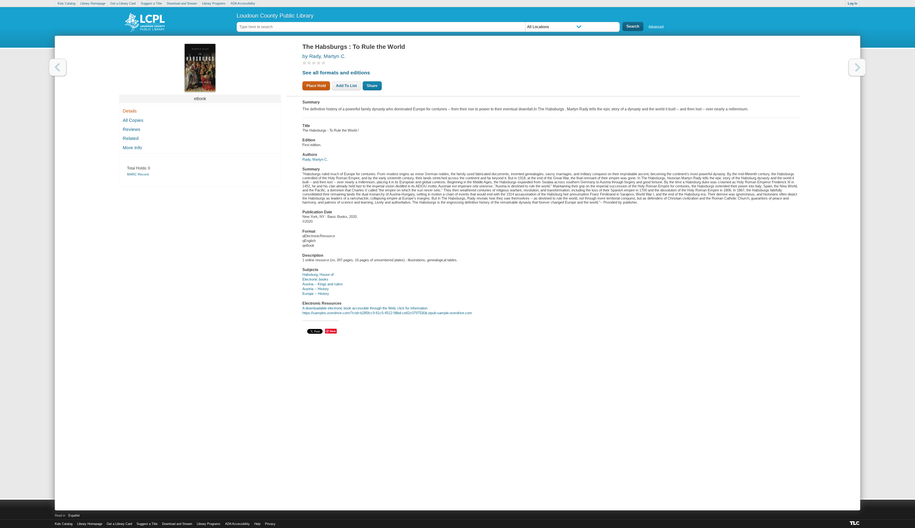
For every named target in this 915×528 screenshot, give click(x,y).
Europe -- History (315, 294)
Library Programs (214, 3)
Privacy (270, 524)
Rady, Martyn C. (315, 159)
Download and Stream (182, 3)
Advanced (656, 26)
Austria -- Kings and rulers (322, 284)
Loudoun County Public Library (275, 15)
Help (257, 524)
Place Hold (316, 86)
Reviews (131, 129)
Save (333, 331)
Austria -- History (315, 289)
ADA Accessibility (243, 3)
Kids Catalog (66, 3)
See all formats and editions (336, 72)
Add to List (346, 86)
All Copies (133, 120)
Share (372, 86)
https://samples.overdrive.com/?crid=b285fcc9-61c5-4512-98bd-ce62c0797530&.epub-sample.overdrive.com (387, 313)
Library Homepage (92, 3)
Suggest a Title (151, 3)
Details (130, 110)
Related (131, 138)
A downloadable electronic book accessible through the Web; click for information (364, 308)
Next (857, 67)
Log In (852, 3)
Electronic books (315, 279)
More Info (132, 147)
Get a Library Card (123, 3)
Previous (57, 67)
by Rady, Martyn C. (324, 56)
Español (74, 515)
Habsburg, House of (318, 274)
